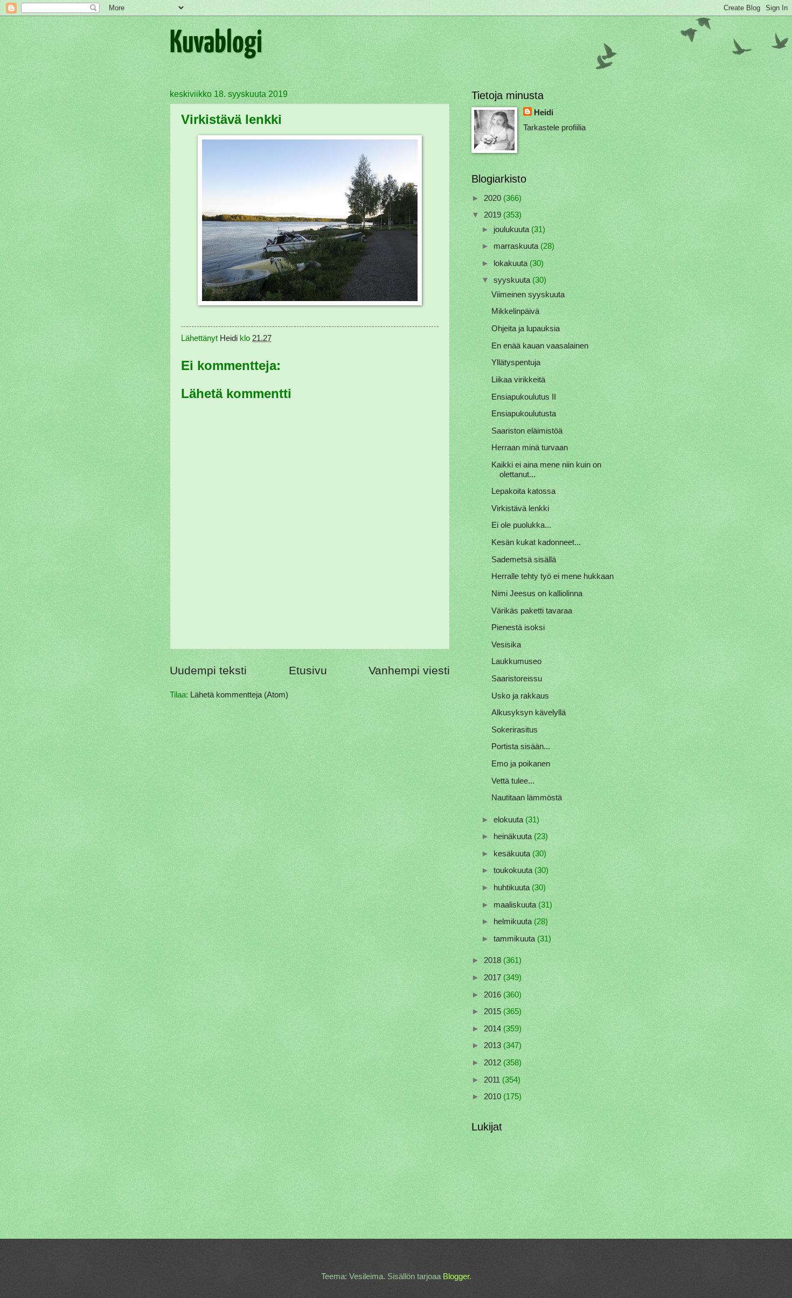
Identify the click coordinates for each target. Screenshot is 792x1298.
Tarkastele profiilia (554, 127)
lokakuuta (512, 263)
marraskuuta (517, 246)
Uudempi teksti (208, 670)
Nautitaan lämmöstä (526, 797)
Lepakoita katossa (523, 491)
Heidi (543, 112)
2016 (493, 994)
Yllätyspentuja (515, 362)
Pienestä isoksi (518, 627)
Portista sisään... (520, 746)
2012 (493, 1062)
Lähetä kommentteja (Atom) (239, 694)
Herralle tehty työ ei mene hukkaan (552, 576)
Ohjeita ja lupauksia (525, 328)
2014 (493, 1028)
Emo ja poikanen (520, 763)
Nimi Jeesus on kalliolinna (536, 593)
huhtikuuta (513, 887)
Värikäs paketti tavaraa (531, 610)
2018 (493, 960)
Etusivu (308, 670)
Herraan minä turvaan (529, 447)
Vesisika (506, 644)
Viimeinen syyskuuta (528, 294)
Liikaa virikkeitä (518, 379)
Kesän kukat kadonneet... (536, 542)
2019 (493, 215)
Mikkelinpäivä (515, 311)
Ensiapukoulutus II (523, 397)
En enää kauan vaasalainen (539, 345)
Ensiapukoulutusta (523, 413)
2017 (493, 977)
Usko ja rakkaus (520, 696)
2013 (493, 1045)
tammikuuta (515, 938)
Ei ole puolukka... (521, 525)
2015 (493, 1011)
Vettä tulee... (512, 781)
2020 (493, 198)
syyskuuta (513, 280)
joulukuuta (512, 229)
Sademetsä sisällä (523, 559)
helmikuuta (514, 921)
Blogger (456, 1276)
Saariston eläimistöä (526, 431)
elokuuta (509, 819)
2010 (493, 1096)
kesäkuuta (513, 853)
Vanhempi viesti (409, 670)
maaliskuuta (516, 905)
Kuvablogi (216, 44)
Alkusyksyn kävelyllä (528, 712)
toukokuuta (514, 870)
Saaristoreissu (516, 678)
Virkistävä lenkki (520, 508)
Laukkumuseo (516, 661)
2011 (493, 1080)
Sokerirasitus (514, 729)
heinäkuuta (514, 836)
